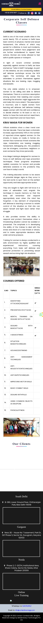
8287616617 (26, 606)
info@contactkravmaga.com (25, 610)
